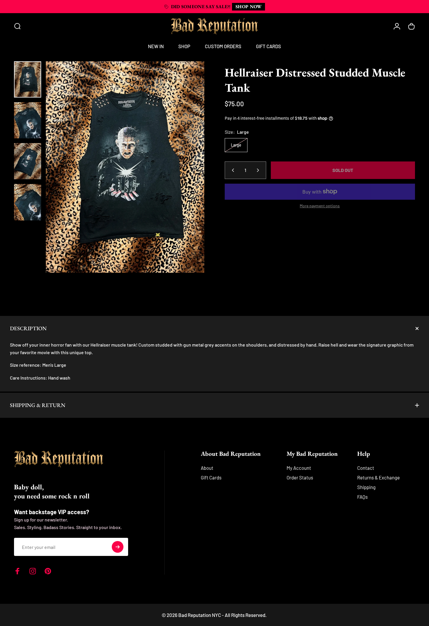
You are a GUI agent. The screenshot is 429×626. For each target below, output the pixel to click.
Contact (365, 468)
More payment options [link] (320, 205)
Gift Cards (211, 477)
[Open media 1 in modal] (125, 167)
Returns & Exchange (378, 477)
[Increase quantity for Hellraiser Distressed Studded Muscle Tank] (259, 170)
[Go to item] (27, 79)
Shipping (366, 487)
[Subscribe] (117, 547)
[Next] (189, 178)
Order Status (300, 477)
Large (236, 144)
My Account (299, 468)
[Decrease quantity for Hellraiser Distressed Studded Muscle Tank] (231, 170)
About (207, 468)
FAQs (362, 497)
